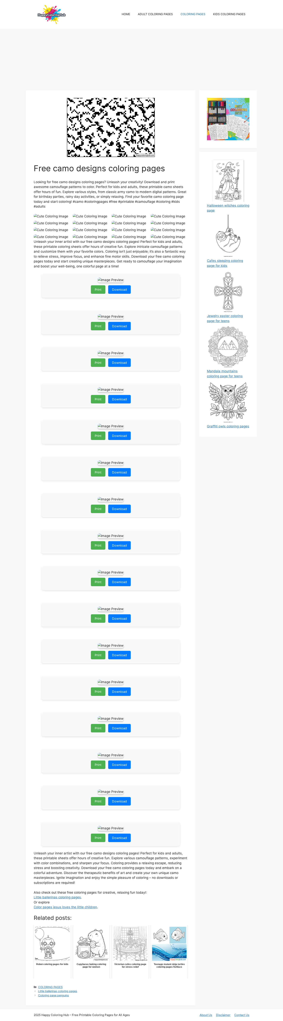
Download (119, 289)
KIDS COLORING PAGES (229, 14)
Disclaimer (223, 1015)
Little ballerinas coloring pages (57, 897)
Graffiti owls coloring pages (228, 426)
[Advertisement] (141, 57)
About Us (206, 1015)
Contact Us (241, 1015)
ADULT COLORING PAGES (155, 14)
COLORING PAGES (193, 14)
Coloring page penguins (53, 995)
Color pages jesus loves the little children (65, 907)
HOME (126, 14)
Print (98, 289)
